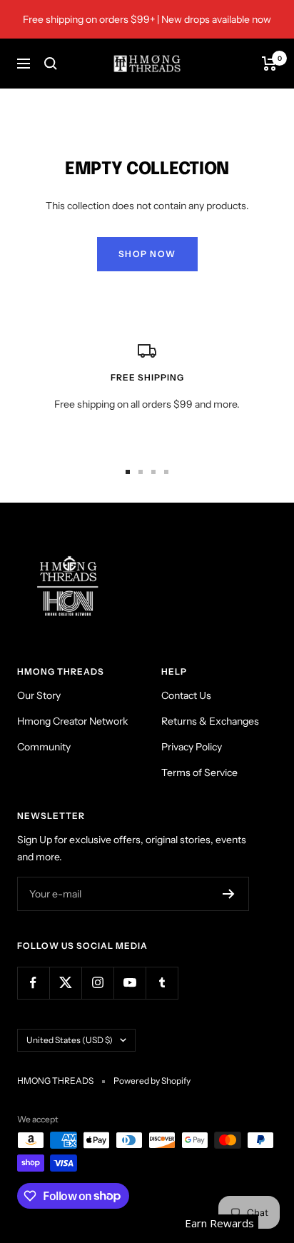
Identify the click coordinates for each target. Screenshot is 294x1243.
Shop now (147, 253)
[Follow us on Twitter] (65, 983)
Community (44, 746)
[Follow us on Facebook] (33, 983)
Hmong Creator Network (72, 721)
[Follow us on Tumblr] (162, 983)
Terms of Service (199, 772)
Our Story (39, 695)
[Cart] (269, 63)
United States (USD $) (69, 1040)
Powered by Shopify (152, 1080)
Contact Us (186, 695)
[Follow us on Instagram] (97, 983)
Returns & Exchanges (210, 721)
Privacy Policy (191, 746)
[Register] (229, 894)
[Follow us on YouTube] (129, 983)
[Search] (50, 63)
